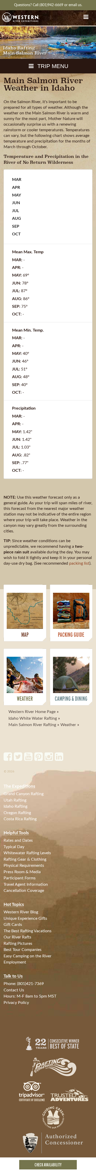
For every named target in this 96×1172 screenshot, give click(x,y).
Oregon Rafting (17, 813)
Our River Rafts (17, 937)
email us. (75, 5)
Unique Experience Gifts (25, 918)
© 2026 (9, 771)
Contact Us (14, 990)
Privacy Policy (16, 1003)
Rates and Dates (18, 840)
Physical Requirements (24, 865)
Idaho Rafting (15, 806)
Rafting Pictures (18, 943)
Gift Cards (13, 925)
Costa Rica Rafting (20, 819)
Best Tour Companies (22, 950)
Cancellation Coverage (24, 891)
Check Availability (48, 1164)
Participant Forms (20, 878)
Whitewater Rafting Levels (27, 853)
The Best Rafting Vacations (27, 931)
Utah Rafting (15, 800)
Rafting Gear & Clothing (25, 859)
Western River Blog (21, 912)
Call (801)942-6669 (48, 5)
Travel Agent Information (26, 884)
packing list (79, 563)
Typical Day (14, 847)
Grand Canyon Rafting (24, 794)
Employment (15, 962)
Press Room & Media (22, 872)
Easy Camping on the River (27, 956)
